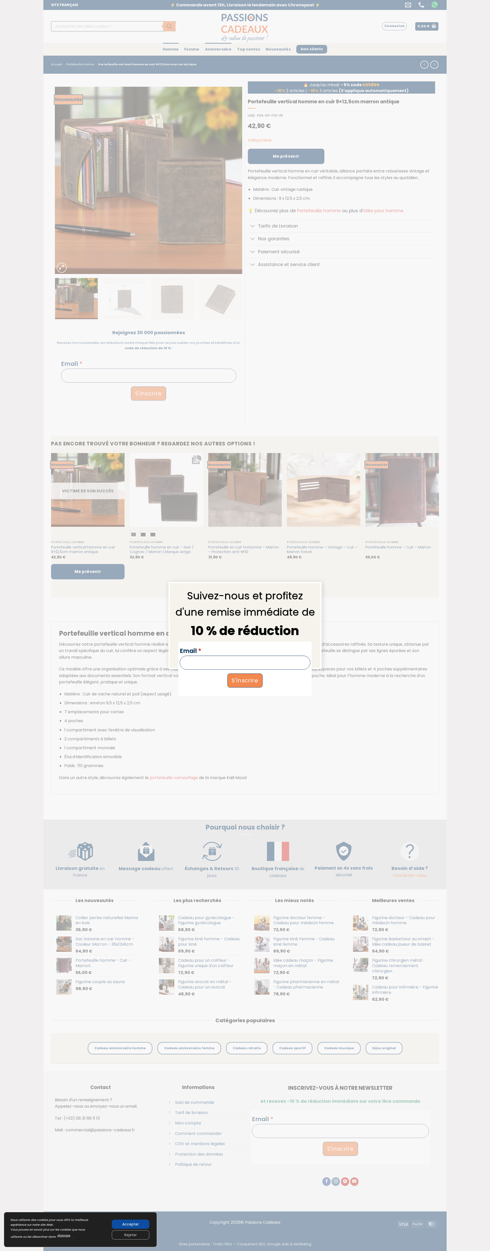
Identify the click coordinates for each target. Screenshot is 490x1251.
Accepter (130, 1224)
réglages (63, 1235)
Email (190, 651)
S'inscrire (245, 680)
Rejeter (130, 1234)
